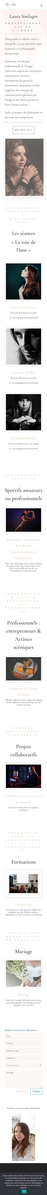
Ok (24, 1191)
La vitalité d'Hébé (23, 438)
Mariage (23, 994)
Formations (23, 904)
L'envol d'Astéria (23, 307)
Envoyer (36, 1091)
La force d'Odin (23, 372)
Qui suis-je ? (23, 130)
